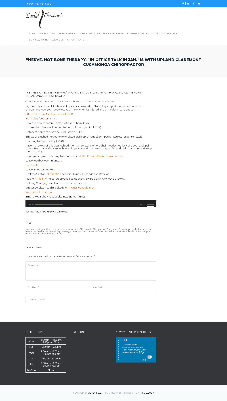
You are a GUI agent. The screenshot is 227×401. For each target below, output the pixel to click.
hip (46, 231)
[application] (90, 203)
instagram (69, 196)
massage (66, 231)
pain (106, 231)
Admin (50, 101)
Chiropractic (86, 229)
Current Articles (89, 33)
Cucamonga (124, 229)
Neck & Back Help (113, 33)
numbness (89, 231)
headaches (30, 231)
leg (58, 231)
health (41, 231)
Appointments (75, 40)
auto (70, 229)
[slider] (151, 204)
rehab (112, 231)
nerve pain (77, 231)
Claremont (112, 229)
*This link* (53, 174)
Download (62, 211)
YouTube (41, 196)
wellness (51, 233)
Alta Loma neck (54, 229)
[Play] (29, 206)
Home (32, 33)
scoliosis (120, 231)
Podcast (97, 101)
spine (138, 231)
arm (65, 229)
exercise (147, 229)
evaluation (137, 229)
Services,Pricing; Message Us (46, 40)
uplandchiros (39, 233)
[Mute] (146, 206)
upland (28, 233)
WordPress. (95, 392)
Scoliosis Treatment (166, 33)
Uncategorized (107, 101)
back (76, 229)
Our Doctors (47, 33)
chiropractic (70, 106)
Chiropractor (99, 229)
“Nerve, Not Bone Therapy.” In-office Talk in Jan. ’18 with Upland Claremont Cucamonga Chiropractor (83, 94)
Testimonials (67, 33)
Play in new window (44, 211)
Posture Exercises (138, 33)
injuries (52, 231)
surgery (146, 231)
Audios (79, 101)
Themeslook (146, 392)
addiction (40, 229)
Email (29, 196)
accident (30, 229)
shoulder (130, 231)
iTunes (73, 187)
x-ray (59, 233)
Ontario (99, 231)
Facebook (31, 165)
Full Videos (87, 101)
